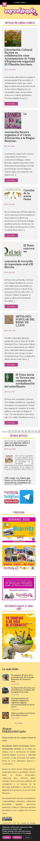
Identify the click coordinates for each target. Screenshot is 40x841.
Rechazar (17, 837)
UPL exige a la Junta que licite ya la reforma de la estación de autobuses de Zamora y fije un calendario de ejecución (18, 472)
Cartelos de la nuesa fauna (28, 195)
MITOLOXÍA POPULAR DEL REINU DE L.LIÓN (25, 321)
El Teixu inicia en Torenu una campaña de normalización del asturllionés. (20, 380)
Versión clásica (20, 2)
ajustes (28, 833)
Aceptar (6, 837)
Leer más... (11, 104)
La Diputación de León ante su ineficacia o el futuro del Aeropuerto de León (23, 690)
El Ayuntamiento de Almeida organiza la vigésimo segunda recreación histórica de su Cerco (22, 702)
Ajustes (27, 837)
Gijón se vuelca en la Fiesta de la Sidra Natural (23, 714)
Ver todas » (19, 723)
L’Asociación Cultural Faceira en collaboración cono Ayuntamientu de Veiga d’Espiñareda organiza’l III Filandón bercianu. (20, 57)
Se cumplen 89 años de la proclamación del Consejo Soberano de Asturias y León (22, 678)
